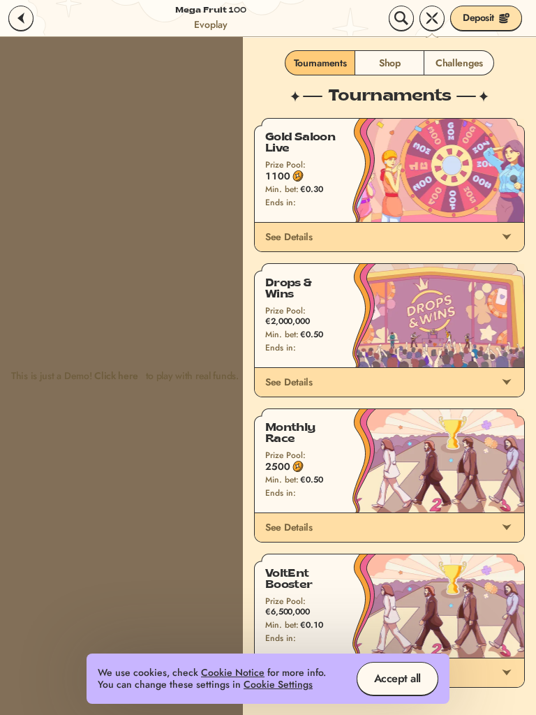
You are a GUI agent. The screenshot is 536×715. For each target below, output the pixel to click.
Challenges (459, 63)
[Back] (21, 18)
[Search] (401, 18)
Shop (390, 63)
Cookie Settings (278, 685)
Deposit (478, 17)
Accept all (397, 678)
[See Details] (507, 237)
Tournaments (320, 63)
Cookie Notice (233, 673)
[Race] (432, 18)
